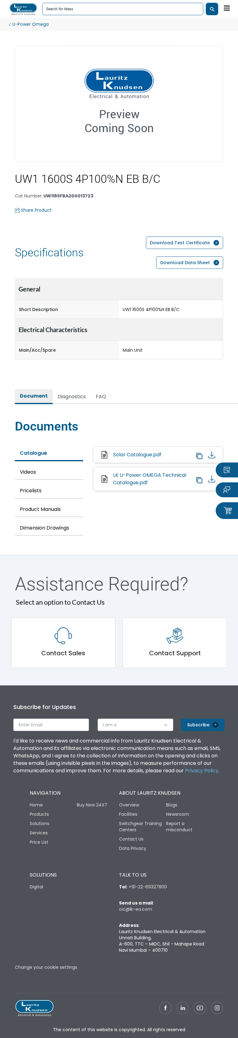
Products (39, 814)
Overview (129, 805)
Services (39, 833)
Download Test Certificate (180, 243)
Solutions (39, 823)
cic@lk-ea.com (135, 909)
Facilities (128, 814)
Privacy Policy (201, 770)
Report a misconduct (179, 826)
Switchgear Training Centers (140, 826)
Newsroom (177, 814)
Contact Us (131, 839)
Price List (39, 842)
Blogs (171, 805)
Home (36, 805)
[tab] (34, 396)
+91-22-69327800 (148, 887)
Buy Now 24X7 (92, 805)
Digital (36, 887)
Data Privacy (132, 848)
